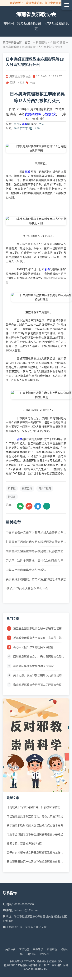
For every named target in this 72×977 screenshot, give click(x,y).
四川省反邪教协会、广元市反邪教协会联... (38, 656)
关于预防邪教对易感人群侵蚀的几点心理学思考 (35, 825)
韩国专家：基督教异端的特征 (24, 843)
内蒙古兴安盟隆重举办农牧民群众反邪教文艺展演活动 (36, 552)
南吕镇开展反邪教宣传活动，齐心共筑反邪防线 (35, 816)
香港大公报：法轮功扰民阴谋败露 (33, 647)
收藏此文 (50, 114)
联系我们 (45, 954)
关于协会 (10, 949)
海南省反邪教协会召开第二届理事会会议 (37, 684)
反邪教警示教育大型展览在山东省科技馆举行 (38, 638)
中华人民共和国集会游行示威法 (26, 570)
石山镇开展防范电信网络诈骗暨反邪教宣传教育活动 (35, 862)
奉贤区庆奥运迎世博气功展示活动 (33, 665)
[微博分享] (29, 506)
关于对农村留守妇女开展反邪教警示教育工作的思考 (35, 853)
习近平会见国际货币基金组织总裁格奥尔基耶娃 (35, 834)
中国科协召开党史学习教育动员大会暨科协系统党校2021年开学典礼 (36, 533)
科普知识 (31, 954)
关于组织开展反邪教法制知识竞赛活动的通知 (38, 675)
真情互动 (52, 949)
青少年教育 (45, 488)
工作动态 (24, 949)
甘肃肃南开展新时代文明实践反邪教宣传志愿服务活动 (36, 542)
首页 (27, 42)
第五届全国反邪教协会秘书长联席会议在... (38, 628)
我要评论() (33, 114)
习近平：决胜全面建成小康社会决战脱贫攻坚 (34, 560)
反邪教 (12, 488)
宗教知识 (38, 949)
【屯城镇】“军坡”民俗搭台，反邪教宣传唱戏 (33, 807)
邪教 (24, 124)
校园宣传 (27, 488)
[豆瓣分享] (46, 506)
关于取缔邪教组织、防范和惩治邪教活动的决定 (36, 579)
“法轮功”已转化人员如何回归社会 (27, 588)
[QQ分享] (37, 506)
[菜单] (66, 5)
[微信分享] (20, 506)
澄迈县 (12, 496)
